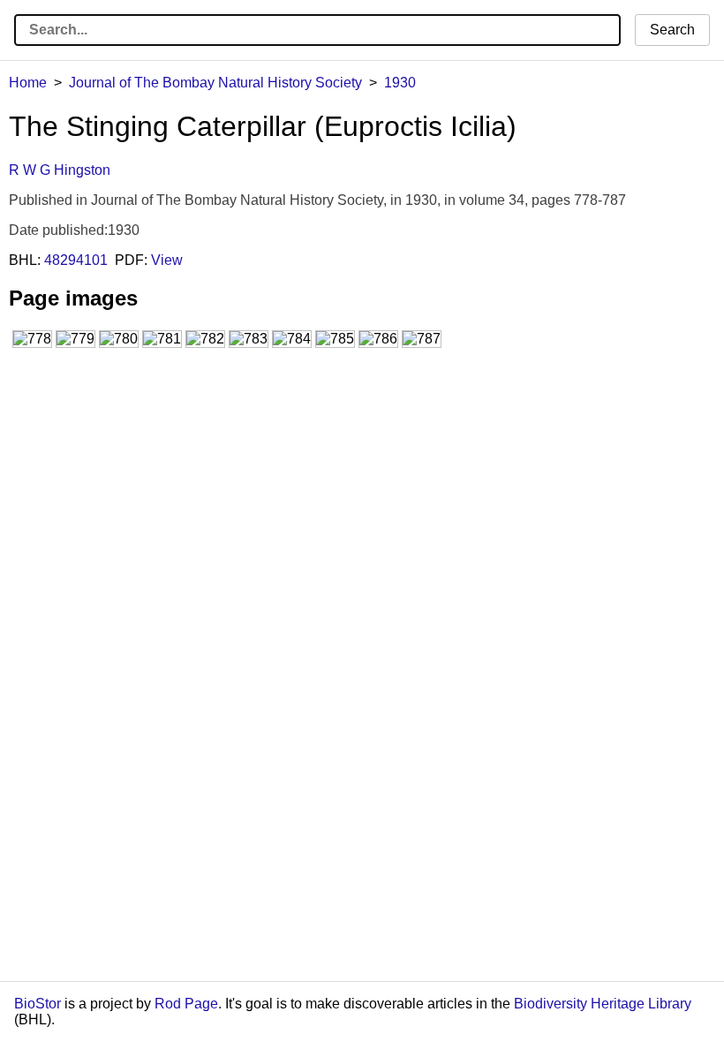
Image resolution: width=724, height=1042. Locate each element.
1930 (400, 82)
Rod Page (186, 1003)
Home (28, 82)
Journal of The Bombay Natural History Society (215, 82)
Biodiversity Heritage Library (602, 1003)
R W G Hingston (59, 169)
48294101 (76, 260)
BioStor (37, 1003)
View (167, 260)
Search (672, 29)
